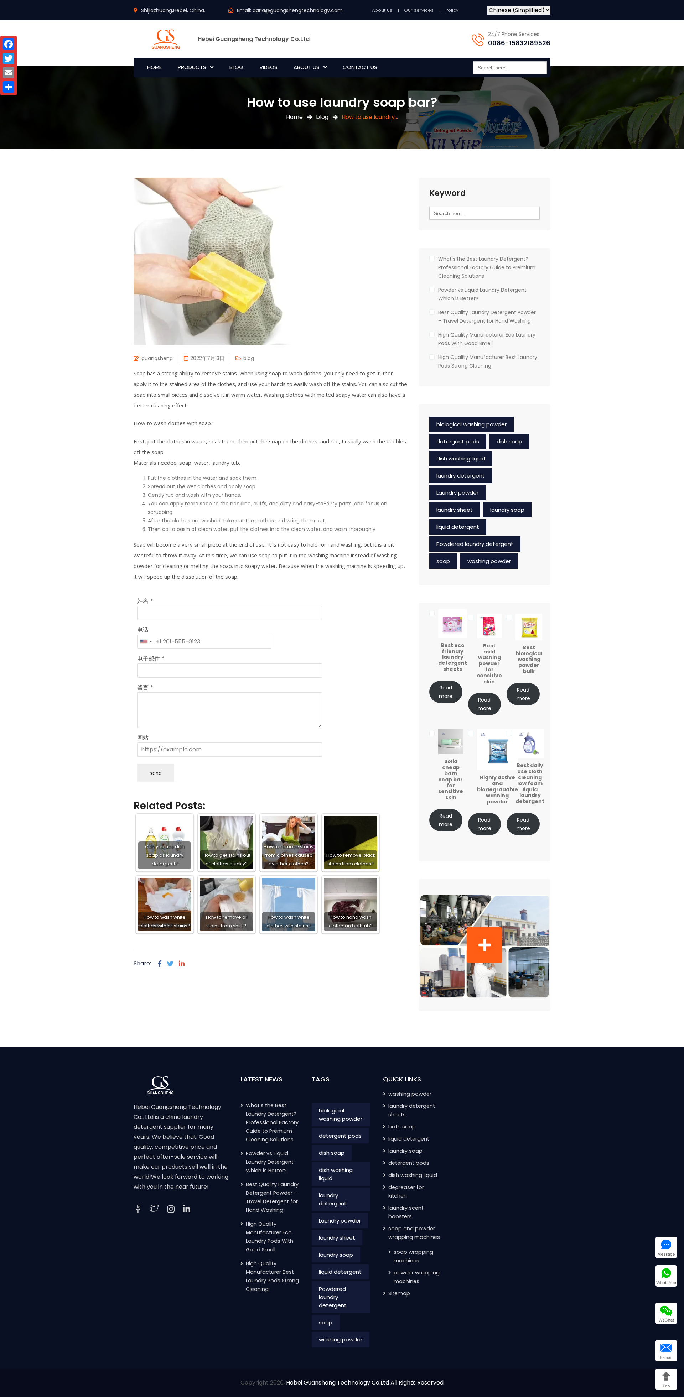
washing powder (489, 561)
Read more (445, 692)
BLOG (236, 67)
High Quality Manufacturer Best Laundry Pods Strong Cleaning (487, 361)
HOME (154, 67)
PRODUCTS (192, 67)
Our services (419, 10)
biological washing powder (471, 424)
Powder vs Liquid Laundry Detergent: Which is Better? (483, 294)
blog (322, 117)
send (156, 772)
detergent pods (457, 441)
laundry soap (507, 510)
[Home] (160, 1085)
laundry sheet (454, 510)
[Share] (8, 87)
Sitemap (399, 1293)
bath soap (402, 1126)
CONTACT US (360, 67)
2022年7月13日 (207, 358)
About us (382, 10)
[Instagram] (171, 1209)
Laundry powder (457, 492)
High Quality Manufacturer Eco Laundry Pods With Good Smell (486, 339)
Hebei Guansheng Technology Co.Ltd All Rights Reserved (365, 1382)
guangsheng (157, 358)
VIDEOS (268, 67)
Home (294, 117)
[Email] (8, 73)
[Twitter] (170, 964)
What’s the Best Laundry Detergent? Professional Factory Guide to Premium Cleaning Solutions (486, 267)
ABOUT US (307, 67)
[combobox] (146, 641)
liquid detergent (457, 527)
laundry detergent (460, 475)
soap (443, 561)
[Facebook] (160, 964)
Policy (451, 10)
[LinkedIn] (186, 1209)
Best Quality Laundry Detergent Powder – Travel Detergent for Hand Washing (487, 316)
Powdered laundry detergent (474, 544)
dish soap (509, 441)
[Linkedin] (182, 964)
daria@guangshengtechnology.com (298, 10)
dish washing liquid (460, 458)
